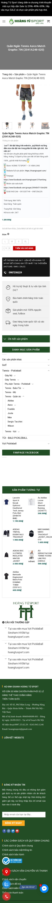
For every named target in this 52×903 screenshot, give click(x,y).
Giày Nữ (8, 375)
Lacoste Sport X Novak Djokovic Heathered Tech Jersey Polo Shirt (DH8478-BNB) (18, 508)
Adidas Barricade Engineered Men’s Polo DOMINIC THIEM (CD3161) (18, 579)
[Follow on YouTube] (17, 831)
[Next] (45, 102)
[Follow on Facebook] (4, 831)
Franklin (11, 409)
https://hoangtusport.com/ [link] (35, 171)
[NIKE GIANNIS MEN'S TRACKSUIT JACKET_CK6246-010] (31, 533)
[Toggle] (5, 339)
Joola (10, 413)
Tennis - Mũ (10, 392)
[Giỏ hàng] (48, 21)
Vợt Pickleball (9, 443)
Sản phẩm (19, 74)
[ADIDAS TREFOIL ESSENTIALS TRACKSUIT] (6, 533)
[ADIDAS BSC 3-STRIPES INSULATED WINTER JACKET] (6, 555)
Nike (10, 417)
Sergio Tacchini (15, 421)
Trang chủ (7, 74)
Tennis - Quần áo (13, 396)
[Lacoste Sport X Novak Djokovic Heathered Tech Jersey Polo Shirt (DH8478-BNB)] (6, 502)
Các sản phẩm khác (12, 359)
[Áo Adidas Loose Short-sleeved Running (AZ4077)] (31, 502)
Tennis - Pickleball (11, 370)
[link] (25, 180)
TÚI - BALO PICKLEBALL (14, 438)
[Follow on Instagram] (9, 831)
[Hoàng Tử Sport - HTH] (26, 21)
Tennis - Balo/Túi (13, 388)
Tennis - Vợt (10, 431)
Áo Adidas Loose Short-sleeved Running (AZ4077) (42, 504)
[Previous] (6, 102)
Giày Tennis (10, 380)
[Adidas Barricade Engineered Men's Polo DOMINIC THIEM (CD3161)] (6, 576)
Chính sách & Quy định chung (17, 845)
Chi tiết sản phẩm (18, 338)
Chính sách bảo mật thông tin (17, 850)
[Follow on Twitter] (13, 831)
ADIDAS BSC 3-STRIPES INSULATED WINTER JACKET (18, 555)
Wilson (11, 426)
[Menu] (4, 21)
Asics (10, 405)
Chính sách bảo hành (13, 854)
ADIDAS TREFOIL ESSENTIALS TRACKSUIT (18, 533)
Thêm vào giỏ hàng (24, 248)
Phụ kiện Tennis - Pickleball (17, 384)
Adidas (11, 401)
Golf (4, 365)
